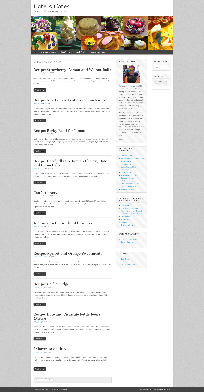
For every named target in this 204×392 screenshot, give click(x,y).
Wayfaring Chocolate (128, 181)
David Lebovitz (126, 172)
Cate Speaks (126, 262)
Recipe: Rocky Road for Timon (59, 130)
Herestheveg (126, 170)
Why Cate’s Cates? (48, 52)
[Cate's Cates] (102, 25)
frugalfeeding (126, 164)
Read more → (40, 90)
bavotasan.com (165, 389)
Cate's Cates (52, 6)
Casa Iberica (125, 205)
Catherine (38, 73)
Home (35, 52)
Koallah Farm (126, 219)
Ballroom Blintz (126, 156)
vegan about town (127, 189)
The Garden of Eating (129, 175)
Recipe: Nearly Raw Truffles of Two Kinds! (70, 100)
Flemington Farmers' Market (131, 214)
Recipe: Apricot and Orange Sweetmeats (68, 253)
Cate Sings (125, 259)
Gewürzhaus (125, 217)
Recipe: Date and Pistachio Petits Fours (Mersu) (67, 316)
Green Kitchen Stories (129, 167)
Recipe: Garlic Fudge (51, 284)
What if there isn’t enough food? (72, 52)
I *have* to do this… (51, 349)
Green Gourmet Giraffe (129, 178)
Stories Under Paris (128, 265)
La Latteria (125, 222)
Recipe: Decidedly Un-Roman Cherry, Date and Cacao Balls (70, 163)
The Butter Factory (128, 225)
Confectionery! (46, 193)
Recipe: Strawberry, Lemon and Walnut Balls (72, 70)
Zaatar (123, 245)
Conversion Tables (98, 52)
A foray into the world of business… (64, 223)
